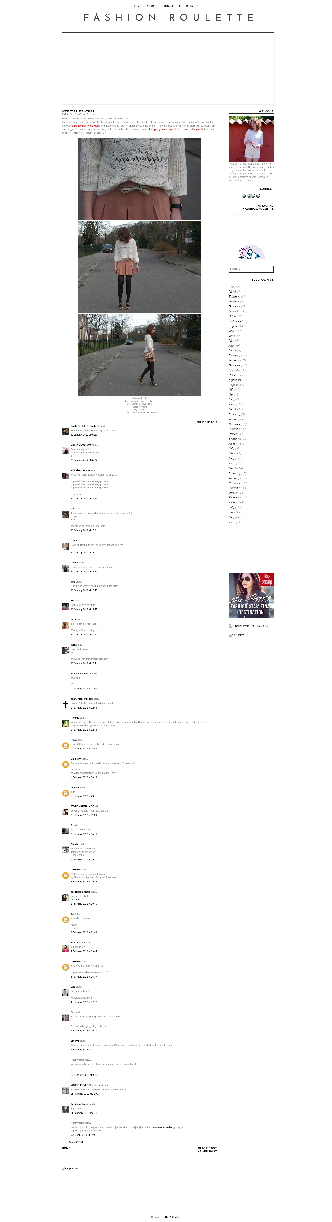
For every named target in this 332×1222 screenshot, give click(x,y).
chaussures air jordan (161, 1127)
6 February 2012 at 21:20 (84, 1049)
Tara (73, 645)
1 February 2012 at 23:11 (84, 796)
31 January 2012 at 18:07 (84, 552)
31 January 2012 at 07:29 (84, 434)
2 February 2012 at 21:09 (84, 932)
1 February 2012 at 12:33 (84, 730)
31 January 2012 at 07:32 (84, 460)
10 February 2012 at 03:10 (84, 1075)
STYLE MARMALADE (82, 806)
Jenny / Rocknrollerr (82, 699)
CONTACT (167, 5)
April (232, 287)
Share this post (207, 422)
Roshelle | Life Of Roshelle (85, 426)
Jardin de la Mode (80, 891)
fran (73, 508)
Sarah (74, 619)
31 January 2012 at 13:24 (84, 530)
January (234, 301)
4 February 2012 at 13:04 (84, 951)
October (233, 316)
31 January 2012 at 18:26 (84, 571)
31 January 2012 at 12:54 (84, 498)
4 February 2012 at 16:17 (84, 976)
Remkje (75, 717)
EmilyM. (75, 1040)
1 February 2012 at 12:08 (84, 707)
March (233, 291)
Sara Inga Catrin (79, 1104)
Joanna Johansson (81, 673)
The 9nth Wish (172, 1217)
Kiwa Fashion (78, 942)
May (231, 340)
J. (72, 914)
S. (72, 825)
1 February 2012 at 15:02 (84, 748)
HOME (137, 5)
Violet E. (75, 787)
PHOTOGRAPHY (188, 5)
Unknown (76, 759)
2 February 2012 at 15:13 (84, 834)
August (233, 326)
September (235, 321)
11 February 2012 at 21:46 (84, 1113)
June (232, 336)
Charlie (75, 844)
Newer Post (207, 1151)
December (234, 306)
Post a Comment (75, 1141)
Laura (74, 540)
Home (66, 1148)
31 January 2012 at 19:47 (84, 609)
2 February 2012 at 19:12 (84, 881)
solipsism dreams (80, 470)
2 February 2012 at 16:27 (84, 859)
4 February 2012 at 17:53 (84, 1002)
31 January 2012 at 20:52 (84, 634)
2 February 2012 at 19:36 (84, 904)
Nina (73, 740)
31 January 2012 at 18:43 (84, 590)
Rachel (74, 562)
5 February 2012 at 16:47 (84, 1030)
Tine (73, 581)
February (234, 296)
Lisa (73, 986)
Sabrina (75, 899)
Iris (72, 600)
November (235, 311)
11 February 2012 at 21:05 (84, 1094)
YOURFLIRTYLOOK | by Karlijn (88, 1085)
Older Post (207, 1148)
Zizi (72, 1012)
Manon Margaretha (81, 445)
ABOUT (151, 5)
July (231, 331)
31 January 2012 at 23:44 (84, 663)
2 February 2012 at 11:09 (84, 815)
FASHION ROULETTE (170, 18)
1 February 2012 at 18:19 (84, 777)
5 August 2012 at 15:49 (83, 1135)
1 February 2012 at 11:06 (84, 688)
